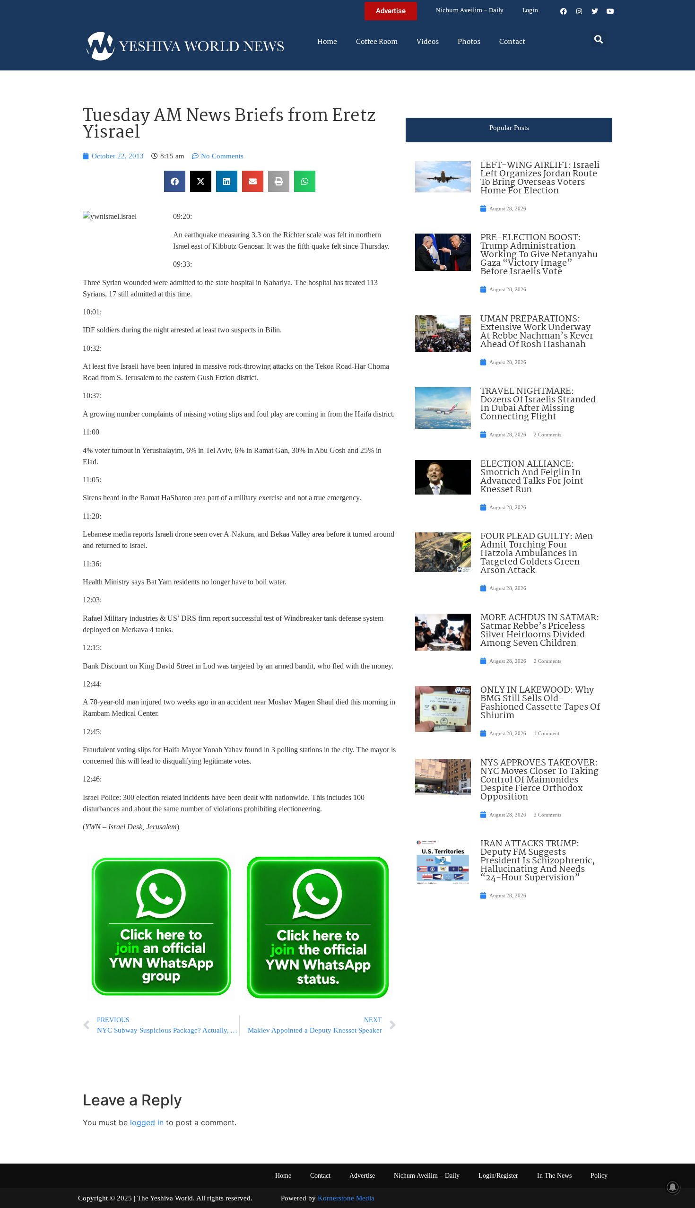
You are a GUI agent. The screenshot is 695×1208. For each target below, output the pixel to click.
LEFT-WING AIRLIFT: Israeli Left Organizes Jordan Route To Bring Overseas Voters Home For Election (539, 178)
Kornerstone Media (346, 1198)
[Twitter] (594, 11)
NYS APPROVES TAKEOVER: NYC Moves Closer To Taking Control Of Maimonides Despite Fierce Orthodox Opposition (539, 780)
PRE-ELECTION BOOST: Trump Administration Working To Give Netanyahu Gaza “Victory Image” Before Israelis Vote (539, 255)
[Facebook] (563, 11)
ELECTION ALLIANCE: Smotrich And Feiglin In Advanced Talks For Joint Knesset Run (531, 477)
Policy (599, 1175)
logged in (147, 1122)
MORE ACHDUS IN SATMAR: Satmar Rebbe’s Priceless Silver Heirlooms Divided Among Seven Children (539, 631)
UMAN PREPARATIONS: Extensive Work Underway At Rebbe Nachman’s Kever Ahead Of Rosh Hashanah (536, 332)
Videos (428, 42)
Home (327, 42)
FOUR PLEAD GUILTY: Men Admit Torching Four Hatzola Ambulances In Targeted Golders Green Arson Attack (536, 554)
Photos (469, 42)
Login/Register (498, 1175)
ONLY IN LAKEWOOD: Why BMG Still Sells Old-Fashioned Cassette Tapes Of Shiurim (540, 703)
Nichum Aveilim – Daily (470, 11)
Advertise (362, 1175)
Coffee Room (377, 42)
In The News (554, 1175)
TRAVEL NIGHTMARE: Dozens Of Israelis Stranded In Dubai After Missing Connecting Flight (538, 404)
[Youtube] (610, 11)
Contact (512, 42)
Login (530, 11)
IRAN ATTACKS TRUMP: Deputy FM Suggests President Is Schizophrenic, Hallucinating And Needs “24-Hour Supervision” (537, 861)
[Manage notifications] (672, 1187)
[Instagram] (579, 11)
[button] (599, 39)
